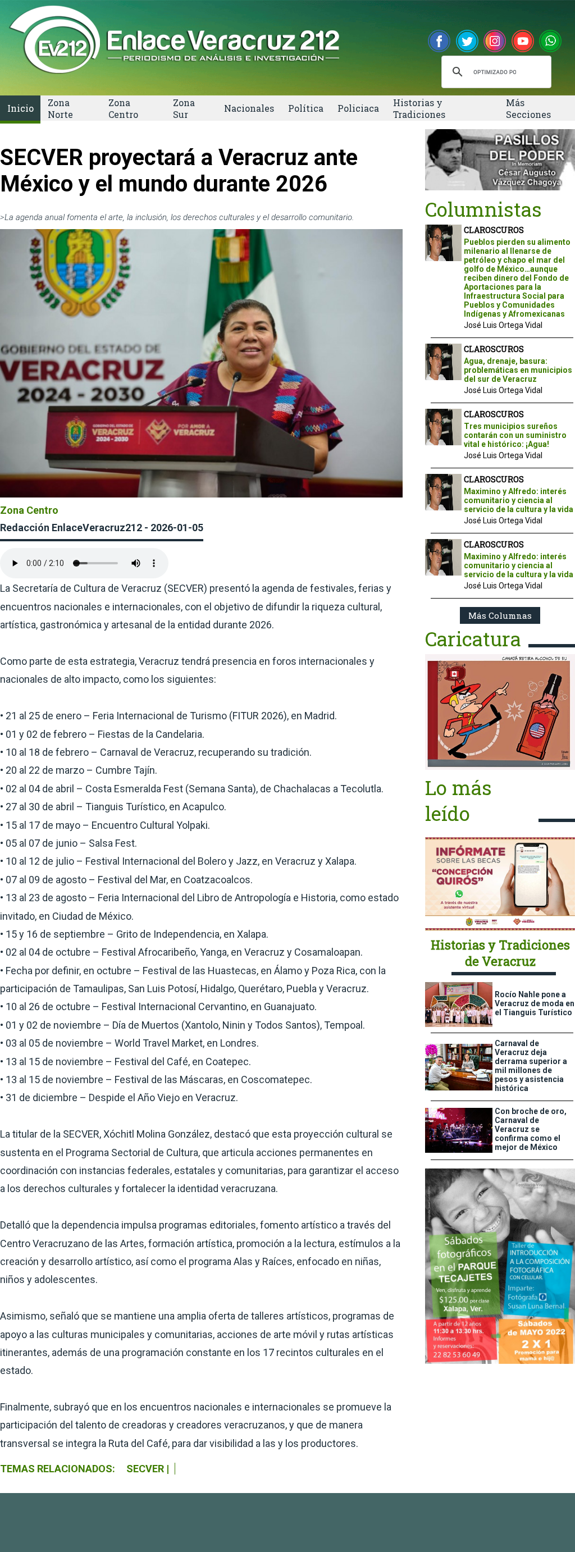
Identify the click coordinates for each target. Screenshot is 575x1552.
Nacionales (249, 108)
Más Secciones (528, 108)
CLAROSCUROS (494, 230)
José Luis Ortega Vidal (503, 325)
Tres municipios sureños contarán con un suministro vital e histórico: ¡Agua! (515, 435)
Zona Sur (184, 108)
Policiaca (358, 108)
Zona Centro (123, 108)
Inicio (20, 108)
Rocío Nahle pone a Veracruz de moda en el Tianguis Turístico (534, 1003)
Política (305, 108)
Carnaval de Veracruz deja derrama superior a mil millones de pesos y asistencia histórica (531, 1066)
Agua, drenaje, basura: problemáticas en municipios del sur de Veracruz (518, 370)
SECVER (145, 1469)
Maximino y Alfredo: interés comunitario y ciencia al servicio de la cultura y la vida (518, 500)
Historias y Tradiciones (419, 108)
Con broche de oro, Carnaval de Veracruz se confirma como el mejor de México (531, 1129)
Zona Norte (60, 108)
